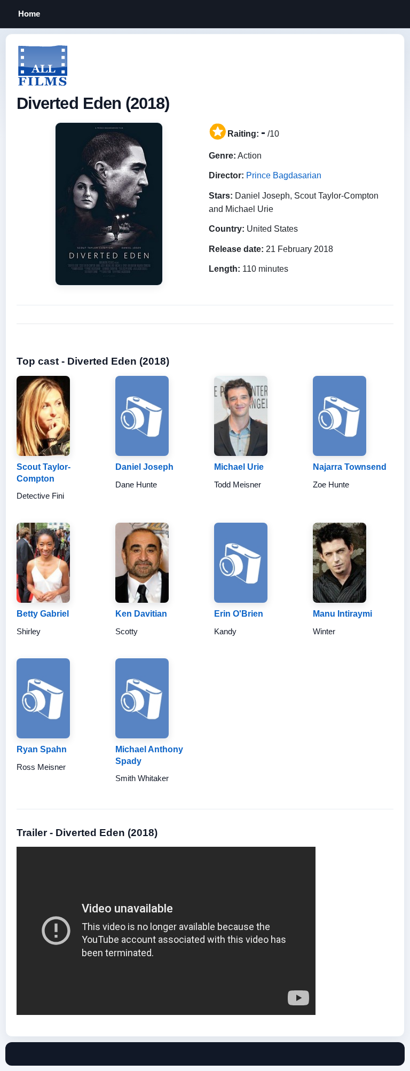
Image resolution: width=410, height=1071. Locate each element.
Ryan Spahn (42, 749)
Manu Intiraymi (342, 613)
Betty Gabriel (43, 613)
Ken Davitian (141, 613)
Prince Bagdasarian (283, 175)
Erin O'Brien (238, 613)
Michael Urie (239, 466)
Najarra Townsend (350, 466)
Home (29, 13)
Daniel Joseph (144, 466)
